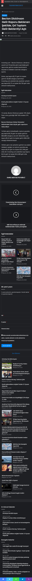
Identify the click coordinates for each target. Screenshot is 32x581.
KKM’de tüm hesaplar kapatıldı (24, 277)
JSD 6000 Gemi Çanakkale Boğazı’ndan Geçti (7, 260)
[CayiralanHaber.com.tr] (16, 5)
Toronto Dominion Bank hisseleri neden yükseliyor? (8, 269)
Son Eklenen (16, 353)
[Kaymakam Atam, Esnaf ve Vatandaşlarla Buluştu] (7, 374)
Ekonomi (11, 11)
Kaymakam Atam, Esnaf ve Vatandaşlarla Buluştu (18, 1)
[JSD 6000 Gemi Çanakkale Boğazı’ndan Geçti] (8, 253)
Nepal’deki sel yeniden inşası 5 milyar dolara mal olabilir (7, 241)
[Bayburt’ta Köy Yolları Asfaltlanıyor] (7, 366)
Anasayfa (5, 11)
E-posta (4, 322)
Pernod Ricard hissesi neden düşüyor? (14, 452)
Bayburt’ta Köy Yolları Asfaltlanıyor (20, 365)
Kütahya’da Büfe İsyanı (8, 96)
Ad (2, 315)
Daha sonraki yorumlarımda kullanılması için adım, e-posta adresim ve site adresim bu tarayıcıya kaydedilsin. (14, 338)
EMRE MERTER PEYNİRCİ (10, 33)
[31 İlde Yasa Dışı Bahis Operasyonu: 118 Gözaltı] (24, 253)
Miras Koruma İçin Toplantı (10, 476)
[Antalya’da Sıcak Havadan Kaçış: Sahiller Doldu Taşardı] (7, 459)
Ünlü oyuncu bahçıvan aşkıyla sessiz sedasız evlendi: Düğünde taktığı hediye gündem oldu (21, 468)
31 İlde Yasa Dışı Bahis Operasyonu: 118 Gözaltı (24, 260)
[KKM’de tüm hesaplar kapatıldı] (24, 270)
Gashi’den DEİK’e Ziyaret (10, 480)
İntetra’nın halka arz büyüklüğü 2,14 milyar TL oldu (23, 240)
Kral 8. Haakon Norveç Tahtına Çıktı (13, 379)
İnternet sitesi (5, 328)
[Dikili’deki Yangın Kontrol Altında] (7, 487)
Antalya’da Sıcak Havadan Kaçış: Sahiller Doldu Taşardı (20, 458)
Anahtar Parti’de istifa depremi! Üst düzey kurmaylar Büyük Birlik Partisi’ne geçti (15, 405)
